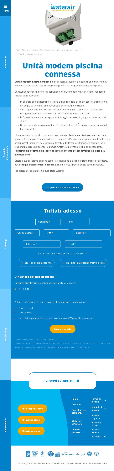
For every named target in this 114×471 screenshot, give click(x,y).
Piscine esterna (95, 431)
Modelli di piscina (96, 408)
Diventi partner (76, 431)
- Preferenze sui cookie (97, 463)
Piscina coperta (95, 417)
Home (75, 399)
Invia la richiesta (62, 329)
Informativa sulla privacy (61, 463)
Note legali (45, 463)
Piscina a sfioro (96, 424)
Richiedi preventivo (32, 408)
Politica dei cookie (79, 463)
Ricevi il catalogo (31, 431)
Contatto (76, 404)
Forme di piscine (96, 400)
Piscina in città (98, 436)
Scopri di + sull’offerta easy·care (62, 187)
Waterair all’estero (77, 422)
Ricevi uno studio (31, 420)
